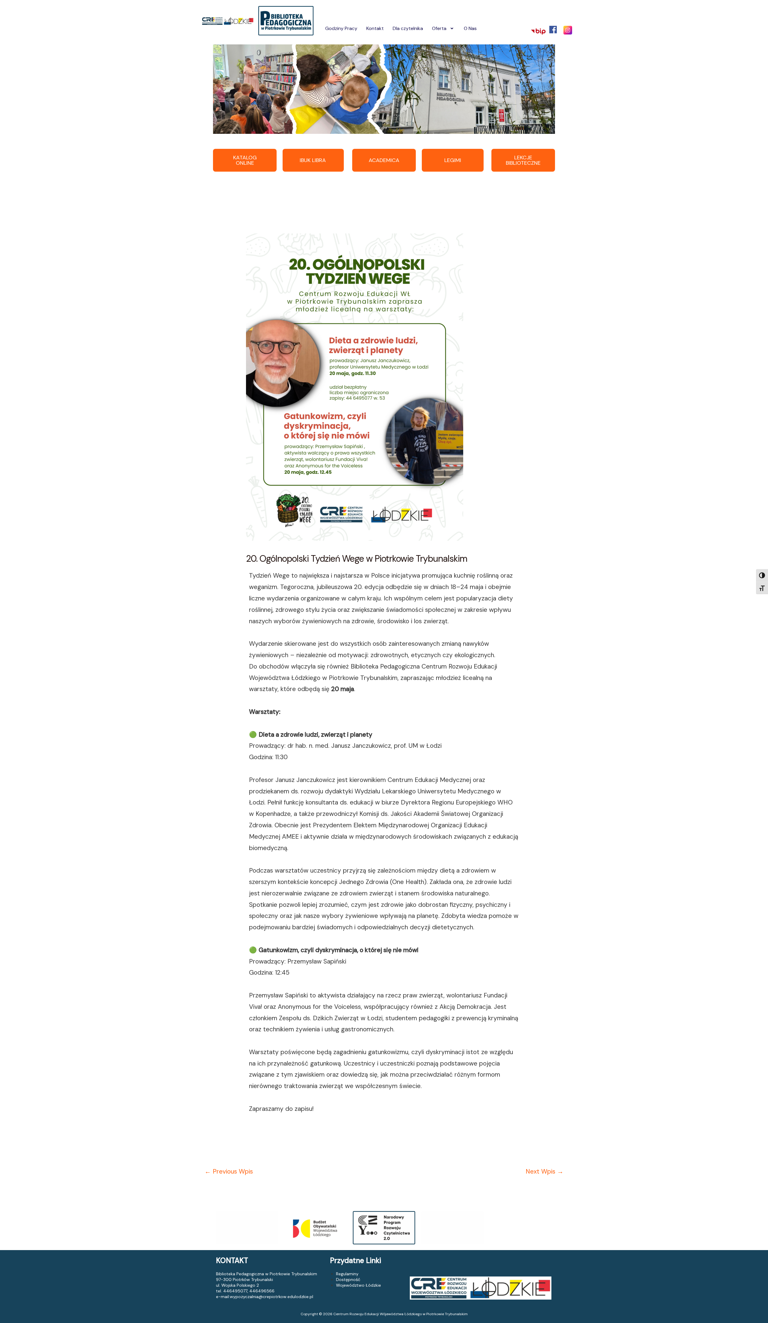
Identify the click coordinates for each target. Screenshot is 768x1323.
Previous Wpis (229, 1171)
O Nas (470, 28)
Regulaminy (347, 1273)
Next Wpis (544, 1171)
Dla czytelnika (408, 28)
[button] (443, 28)
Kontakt (375, 28)
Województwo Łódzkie (358, 1285)
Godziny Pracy (341, 28)
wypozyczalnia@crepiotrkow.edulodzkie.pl (271, 1296)
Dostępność (348, 1279)
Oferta (439, 28)
